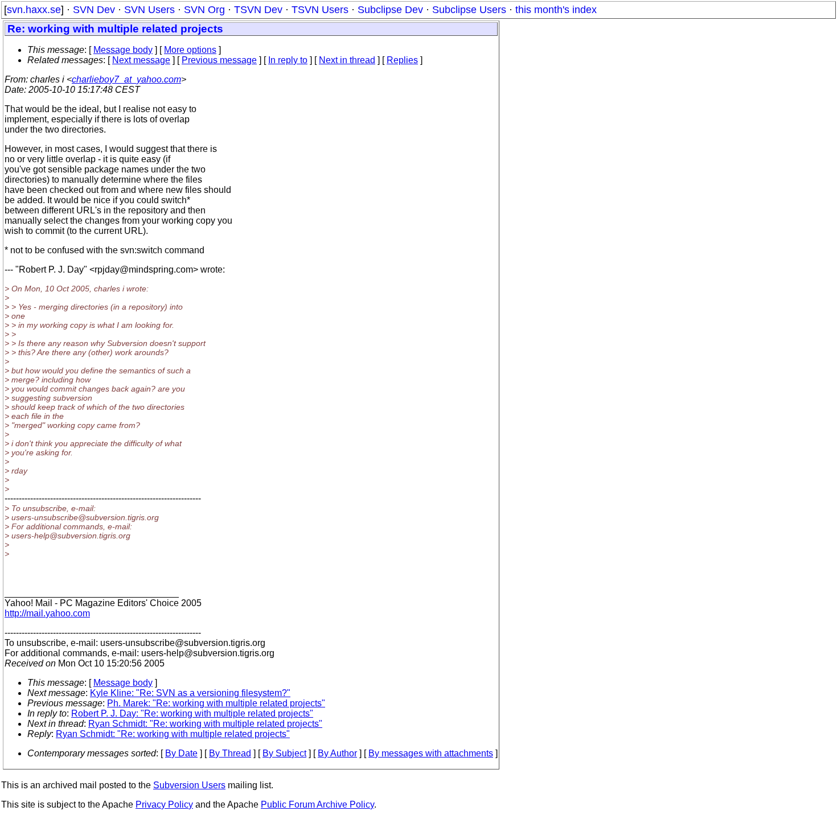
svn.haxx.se (34, 9)
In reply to (287, 60)
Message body (123, 50)
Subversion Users (189, 785)
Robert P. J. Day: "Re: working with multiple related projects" (192, 713)
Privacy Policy (164, 804)
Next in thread (347, 60)
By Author (337, 753)
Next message (141, 60)
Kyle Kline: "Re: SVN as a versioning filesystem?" (190, 693)
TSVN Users (320, 9)
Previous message (219, 60)
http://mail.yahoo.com (47, 613)
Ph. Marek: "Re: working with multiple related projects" (216, 703)
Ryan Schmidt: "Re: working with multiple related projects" (205, 724)
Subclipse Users (469, 9)
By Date (181, 753)
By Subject (284, 753)
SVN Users (149, 9)
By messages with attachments (430, 753)
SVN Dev (94, 9)
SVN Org (204, 9)
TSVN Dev (258, 9)
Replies (402, 60)
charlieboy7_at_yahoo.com (126, 79)
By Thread (230, 753)
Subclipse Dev (390, 9)
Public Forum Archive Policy (317, 804)
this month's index (556, 9)
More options (190, 50)
